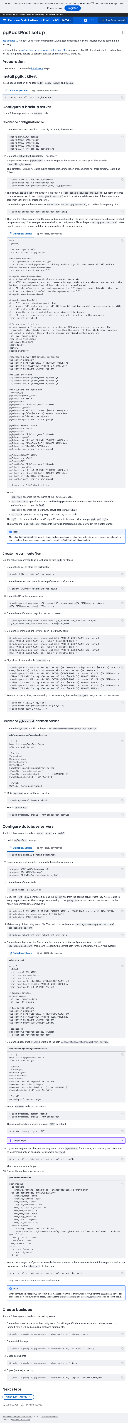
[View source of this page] (124, 33)
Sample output (19, 1140)
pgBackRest (8, 40)
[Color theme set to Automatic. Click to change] (85, 20)
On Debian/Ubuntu (17, 90)
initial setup (37, 68)
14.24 (65, 20)
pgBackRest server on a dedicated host (41, 50)
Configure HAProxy (16, 1396)
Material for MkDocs (21, 1419)
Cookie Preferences (49, 1417)
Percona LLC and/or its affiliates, (17, 1417)
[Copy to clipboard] (122, 97)
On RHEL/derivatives (46, 90)
